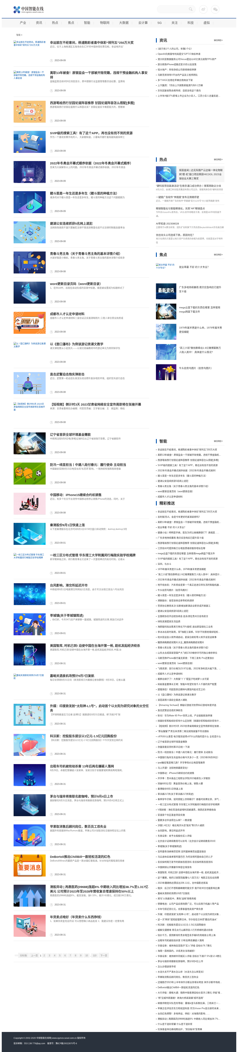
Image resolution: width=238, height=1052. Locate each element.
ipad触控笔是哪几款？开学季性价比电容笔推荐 (181, 762)
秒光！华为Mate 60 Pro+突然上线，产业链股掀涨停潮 (185, 715)
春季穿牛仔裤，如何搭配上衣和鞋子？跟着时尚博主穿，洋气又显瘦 (192, 799)
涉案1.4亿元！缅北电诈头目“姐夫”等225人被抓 (181, 825)
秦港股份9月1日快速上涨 (67, 525)
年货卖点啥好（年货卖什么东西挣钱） (76, 917)
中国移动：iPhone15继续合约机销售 (76, 495)
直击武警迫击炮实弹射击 (67, 374)
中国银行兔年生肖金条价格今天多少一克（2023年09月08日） (189, 757)
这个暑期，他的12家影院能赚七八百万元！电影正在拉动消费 (188, 877)
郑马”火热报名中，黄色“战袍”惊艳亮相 (177, 898)
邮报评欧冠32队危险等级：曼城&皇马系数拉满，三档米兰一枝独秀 (191, 1003)
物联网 (104, 23)
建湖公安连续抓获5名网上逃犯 (71, 223)
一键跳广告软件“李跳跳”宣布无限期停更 (177, 197)
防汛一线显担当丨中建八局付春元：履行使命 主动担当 (88, 465)
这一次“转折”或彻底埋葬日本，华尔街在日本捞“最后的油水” (187, 919)
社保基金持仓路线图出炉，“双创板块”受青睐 (180, 1029)
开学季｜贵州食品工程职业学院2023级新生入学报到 (184, 778)
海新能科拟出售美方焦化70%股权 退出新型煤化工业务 (185, 626)
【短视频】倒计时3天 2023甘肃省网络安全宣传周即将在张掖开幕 (95, 404)
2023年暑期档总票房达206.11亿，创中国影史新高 (183, 883)
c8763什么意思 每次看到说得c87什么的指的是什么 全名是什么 (189, 736)
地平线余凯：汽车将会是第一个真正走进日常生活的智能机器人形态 (192, 585)
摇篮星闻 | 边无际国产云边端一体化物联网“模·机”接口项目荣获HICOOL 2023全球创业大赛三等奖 (201, 174)
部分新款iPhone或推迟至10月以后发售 (177, 64)
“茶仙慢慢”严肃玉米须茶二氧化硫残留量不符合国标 (183, 731)
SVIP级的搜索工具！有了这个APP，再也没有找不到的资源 (91, 133)
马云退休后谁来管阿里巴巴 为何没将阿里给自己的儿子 (185, 856)
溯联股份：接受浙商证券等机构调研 (176, 600)
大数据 (124, 23)
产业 (23, 23)
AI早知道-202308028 (167, 223)
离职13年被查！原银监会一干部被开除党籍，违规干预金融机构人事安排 (194, 454)
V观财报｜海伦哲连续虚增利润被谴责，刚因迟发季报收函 (187, 809)
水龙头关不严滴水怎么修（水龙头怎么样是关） (181, 971)
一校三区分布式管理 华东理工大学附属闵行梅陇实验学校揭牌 (93, 555)
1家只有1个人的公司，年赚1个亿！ (175, 48)
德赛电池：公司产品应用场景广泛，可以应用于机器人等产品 (188, 903)
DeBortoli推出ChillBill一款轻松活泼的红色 (80, 857)
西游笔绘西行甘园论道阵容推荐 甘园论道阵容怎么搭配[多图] (92, 103)
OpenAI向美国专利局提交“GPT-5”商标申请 (179, 54)
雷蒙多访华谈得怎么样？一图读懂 (175, 820)
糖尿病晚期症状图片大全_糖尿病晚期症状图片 (181, 642)
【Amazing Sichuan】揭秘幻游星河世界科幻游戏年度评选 (187, 705)
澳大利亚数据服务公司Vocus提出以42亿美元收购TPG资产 (187, 59)
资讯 (39, 23)
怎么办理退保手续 (167, 966)
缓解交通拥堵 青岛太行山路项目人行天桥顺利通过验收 (185, 930)
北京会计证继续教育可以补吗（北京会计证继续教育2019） (187, 841)
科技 (190, 23)
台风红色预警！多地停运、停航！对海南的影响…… (184, 1013)
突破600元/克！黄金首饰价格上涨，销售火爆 (180, 783)
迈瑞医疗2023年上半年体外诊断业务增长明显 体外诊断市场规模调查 (192, 982)
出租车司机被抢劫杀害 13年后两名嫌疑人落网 (82, 766)
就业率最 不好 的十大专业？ (194, 267)
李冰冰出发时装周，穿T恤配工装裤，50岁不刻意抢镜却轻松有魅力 (191, 632)
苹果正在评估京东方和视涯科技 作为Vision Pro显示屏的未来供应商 (191, 1008)
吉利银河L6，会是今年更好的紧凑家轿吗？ (179, 517)
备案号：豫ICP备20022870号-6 (62, 1043)
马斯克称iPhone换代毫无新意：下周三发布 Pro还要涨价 (186, 658)
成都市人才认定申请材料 (67, 314)
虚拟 (207, 23)
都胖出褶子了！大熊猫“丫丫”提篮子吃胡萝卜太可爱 (183, 679)
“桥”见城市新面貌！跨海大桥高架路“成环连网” (181, 998)
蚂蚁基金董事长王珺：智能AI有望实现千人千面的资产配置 (187, 684)
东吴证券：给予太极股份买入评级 (175, 835)
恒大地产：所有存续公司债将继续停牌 (177, 69)
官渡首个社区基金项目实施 (171, 815)
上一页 (34, 955)
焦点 (71, 23)
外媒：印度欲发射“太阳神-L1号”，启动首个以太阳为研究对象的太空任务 (194, 914)
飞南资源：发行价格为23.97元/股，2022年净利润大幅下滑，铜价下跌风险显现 (197, 668)
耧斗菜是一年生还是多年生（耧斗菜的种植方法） (84, 193)
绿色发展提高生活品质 (169, 621)
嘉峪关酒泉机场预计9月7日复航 (72, 676)
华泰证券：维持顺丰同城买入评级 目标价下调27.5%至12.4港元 (189, 956)
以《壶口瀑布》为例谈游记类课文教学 (76, 344)
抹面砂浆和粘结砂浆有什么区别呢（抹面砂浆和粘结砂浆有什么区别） (193, 720)
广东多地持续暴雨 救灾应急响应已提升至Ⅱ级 (181, 537)
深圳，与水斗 (164, 564)
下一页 (103, 955)
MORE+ (218, 40)
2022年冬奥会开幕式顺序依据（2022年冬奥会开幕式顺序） (91, 163)
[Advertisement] (182, 124)
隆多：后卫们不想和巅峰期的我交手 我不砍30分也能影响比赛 (189, 888)
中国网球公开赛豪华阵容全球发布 (175, 867)
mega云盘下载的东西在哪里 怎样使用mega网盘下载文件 (186, 553)
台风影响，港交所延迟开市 (69, 585)
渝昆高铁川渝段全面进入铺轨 (172, 700)
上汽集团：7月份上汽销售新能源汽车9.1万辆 (180, 85)
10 (86, 955)
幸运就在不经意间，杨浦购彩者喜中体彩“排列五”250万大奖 (92, 42)
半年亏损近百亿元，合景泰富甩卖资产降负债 (180, 909)
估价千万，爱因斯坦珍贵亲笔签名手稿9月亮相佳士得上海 (187, 935)
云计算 (143, 23)
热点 (55, 23)
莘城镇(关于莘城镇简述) (66, 615)
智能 (87, 23)
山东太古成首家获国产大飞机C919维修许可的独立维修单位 (187, 652)
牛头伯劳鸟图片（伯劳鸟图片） (196, 368)
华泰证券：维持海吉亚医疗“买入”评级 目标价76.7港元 (185, 945)
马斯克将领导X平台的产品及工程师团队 (178, 75)
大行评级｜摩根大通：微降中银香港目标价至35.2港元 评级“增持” (190, 992)
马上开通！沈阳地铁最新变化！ (173, 768)
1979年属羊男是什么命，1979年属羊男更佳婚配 (182, 569)
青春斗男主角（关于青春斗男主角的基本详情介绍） (86, 254)
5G (160, 23)
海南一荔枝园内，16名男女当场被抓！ (177, 951)
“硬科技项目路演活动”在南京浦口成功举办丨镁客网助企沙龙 (188, 185)
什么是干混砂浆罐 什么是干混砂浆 (175, 1024)
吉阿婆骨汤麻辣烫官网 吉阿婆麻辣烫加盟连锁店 (182, 851)
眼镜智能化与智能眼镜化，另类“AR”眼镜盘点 (180, 208)
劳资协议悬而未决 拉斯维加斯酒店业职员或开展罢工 (184, 605)
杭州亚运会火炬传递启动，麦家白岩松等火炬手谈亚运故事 (187, 637)
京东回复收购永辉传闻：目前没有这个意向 (179, 90)
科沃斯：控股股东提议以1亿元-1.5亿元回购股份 (83, 736)
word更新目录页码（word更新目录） (76, 284)
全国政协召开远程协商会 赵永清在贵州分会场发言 (183, 616)
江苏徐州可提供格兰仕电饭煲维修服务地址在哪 (181, 548)
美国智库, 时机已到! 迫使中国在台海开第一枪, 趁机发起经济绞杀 (95, 645)
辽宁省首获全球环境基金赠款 (70, 434)
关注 (174, 23)
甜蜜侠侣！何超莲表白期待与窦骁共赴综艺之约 (181, 689)
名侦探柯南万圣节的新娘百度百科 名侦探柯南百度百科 (185, 862)
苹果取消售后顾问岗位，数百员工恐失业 (78, 826)
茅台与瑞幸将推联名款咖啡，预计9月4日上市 (81, 796)
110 (94, 955)
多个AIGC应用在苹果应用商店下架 (175, 80)
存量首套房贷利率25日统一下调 (174, 747)
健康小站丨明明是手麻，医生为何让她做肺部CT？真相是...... (188, 532)
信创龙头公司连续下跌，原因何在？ (175, 235)
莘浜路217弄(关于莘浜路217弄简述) (176, 794)
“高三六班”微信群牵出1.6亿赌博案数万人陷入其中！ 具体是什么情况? (193, 574)
